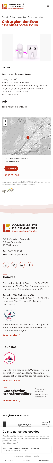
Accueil (5, 17)
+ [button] (5, 120)
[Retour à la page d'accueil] (13, 6)
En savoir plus (10, 335)
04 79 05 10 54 (15, 251)
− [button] (5, 124)
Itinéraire (11, 168)
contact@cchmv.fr (18, 254)
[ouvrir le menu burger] (48, 6)
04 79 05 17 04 (11, 175)
